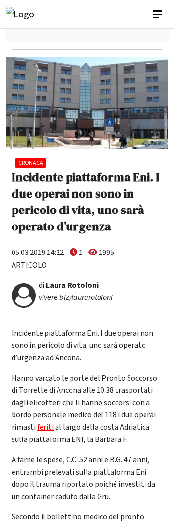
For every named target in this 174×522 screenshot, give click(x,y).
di (69, 285)
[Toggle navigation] (158, 14)
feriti (45, 427)
